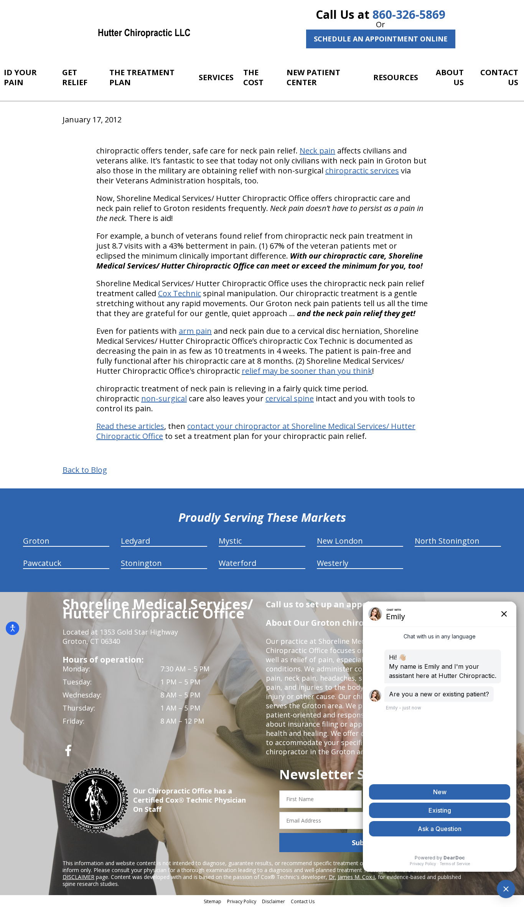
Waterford (237, 563)
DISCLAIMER (78, 877)
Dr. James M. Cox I (352, 877)
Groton (36, 541)
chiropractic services (362, 170)
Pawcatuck (42, 563)
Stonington (141, 563)
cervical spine (289, 398)
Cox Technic (179, 293)
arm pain (195, 331)
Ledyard (135, 541)
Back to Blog (85, 470)
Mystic (230, 541)
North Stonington (447, 541)
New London (340, 541)
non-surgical (164, 398)
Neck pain (317, 150)
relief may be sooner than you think (307, 371)
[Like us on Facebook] (68, 753)
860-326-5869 (408, 14)
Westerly (332, 563)
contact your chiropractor (233, 426)
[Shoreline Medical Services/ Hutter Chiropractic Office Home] (144, 32)
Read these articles (130, 426)
